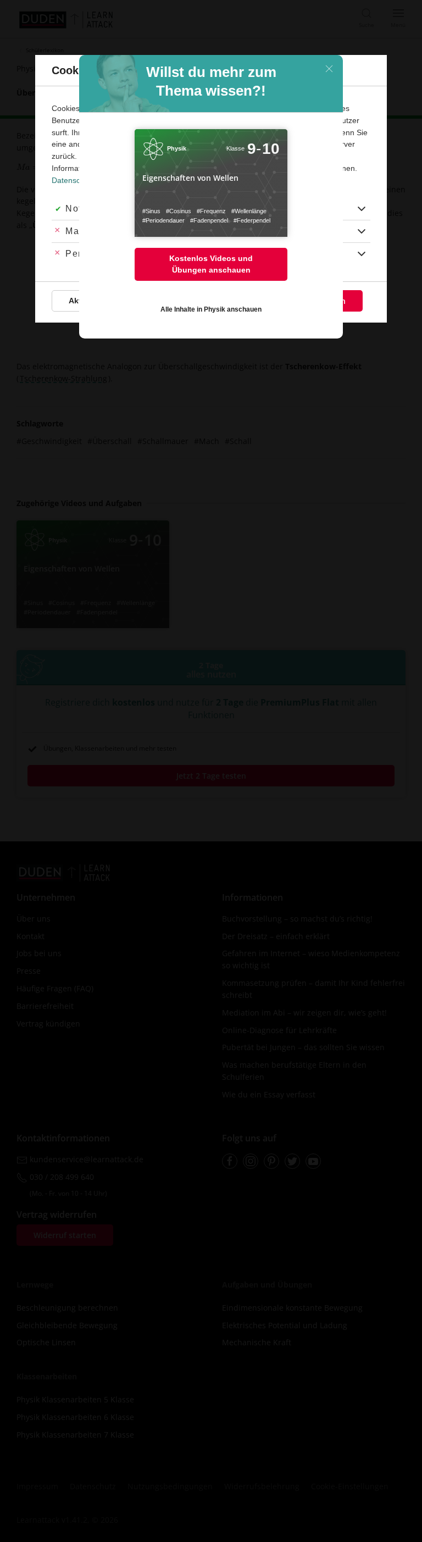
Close (329, 68)
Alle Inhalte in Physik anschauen (211, 309)
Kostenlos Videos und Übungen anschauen (211, 264)
